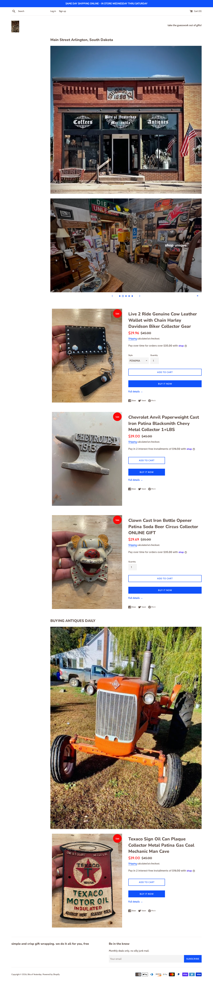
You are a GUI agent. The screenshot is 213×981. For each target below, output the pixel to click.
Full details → (135, 391)
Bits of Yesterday (35, 974)
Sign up (62, 11)
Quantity (154, 355)
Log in (53, 11)
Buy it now (165, 383)
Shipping (132, 338)
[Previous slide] (112, 295)
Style (130, 355)
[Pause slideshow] (197, 295)
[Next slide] (139, 295)
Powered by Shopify (51, 974)
